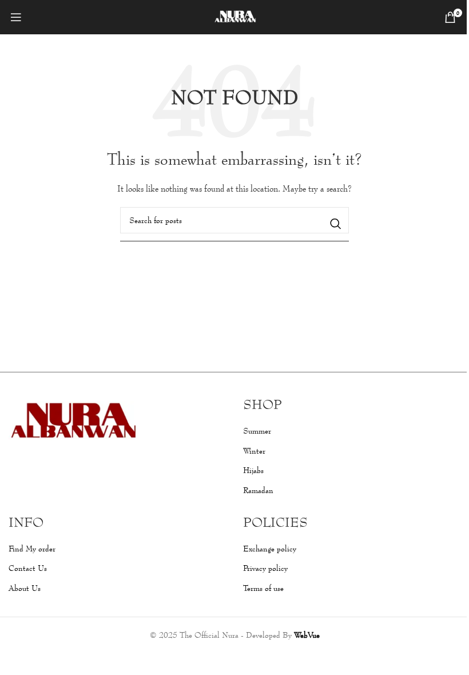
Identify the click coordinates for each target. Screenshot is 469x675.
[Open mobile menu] (16, 17)
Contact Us (28, 568)
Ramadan (258, 490)
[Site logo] (234, 16)
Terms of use (263, 588)
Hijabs (253, 470)
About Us (25, 588)
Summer (257, 430)
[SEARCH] (336, 224)
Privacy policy (265, 568)
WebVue (307, 635)
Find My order (32, 548)
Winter (254, 450)
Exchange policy (269, 548)
